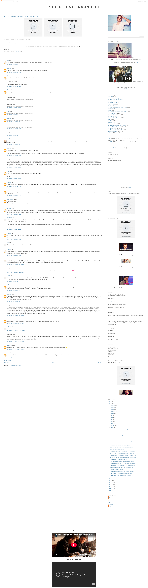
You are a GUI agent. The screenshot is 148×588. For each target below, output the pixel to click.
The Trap (110, 95)
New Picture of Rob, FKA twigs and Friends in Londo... (122, 443)
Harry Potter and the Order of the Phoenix (117, 125)
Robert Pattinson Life (74, 7)
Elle (109, 500)
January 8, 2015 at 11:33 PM (15, 272)
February (113, 425)
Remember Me (111, 116)
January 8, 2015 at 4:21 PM (15, 155)
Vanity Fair (110, 132)
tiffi (8, 242)
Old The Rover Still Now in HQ (117, 449)
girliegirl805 (9, 217)
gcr (8, 60)
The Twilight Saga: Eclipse (114, 114)
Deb (109, 499)
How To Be (110, 141)
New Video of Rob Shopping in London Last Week (121, 435)
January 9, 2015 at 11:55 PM (15, 315)
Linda (109, 502)
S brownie (9, 345)
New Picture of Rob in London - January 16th (120, 445)
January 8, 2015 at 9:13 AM (15, 72)
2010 (110, 486)
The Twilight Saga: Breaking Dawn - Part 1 (117, 111)
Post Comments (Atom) (15, 365)
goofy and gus (10, 199)
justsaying (9, 208)
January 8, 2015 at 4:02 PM (15, 144)
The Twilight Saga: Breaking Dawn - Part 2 (117, 107)
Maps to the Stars (112, 104)
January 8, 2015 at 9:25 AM (15, 86)
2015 (110, 403)
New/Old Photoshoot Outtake (116, 469)
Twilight (109, 119)
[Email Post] (20, 51)
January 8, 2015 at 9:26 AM (15, 94)
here (137, 62)
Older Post (99, 362)
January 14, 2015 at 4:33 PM (15, 341)
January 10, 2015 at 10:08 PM (16, 330)
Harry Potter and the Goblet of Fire (115, 129)
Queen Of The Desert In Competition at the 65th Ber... (122, 453)
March (112, 423)
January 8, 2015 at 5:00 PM (15, 168)
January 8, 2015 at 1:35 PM (15, 101)
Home (53, 362)
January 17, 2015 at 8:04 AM (15, 349)
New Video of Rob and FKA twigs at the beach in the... (122, 461)
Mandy (8, 138)
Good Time (110, 96)
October (112, 409)
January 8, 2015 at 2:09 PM (15, 107)
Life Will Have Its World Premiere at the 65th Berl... (121, 447)
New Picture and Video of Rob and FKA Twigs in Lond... (122, 451)
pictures (20, 53)
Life (108, 101)
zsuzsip (9, 190)
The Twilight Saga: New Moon (114, 117)
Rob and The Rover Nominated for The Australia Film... (122, 465)
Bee (109, 497)
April (112, 421)
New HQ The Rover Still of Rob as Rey (118, 459)
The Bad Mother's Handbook (114, 126)
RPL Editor (110, 504)
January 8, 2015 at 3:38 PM (15, 135)
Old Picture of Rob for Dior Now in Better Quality (121, 441)
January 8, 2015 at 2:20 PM (15, 114)
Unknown (9, 68)
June (8, 89)
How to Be (110, 122)
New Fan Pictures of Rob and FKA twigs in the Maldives (21, 16)
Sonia (109, 506)
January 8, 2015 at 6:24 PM (15, 186)
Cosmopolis (110, 108)
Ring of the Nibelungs (112, 131)
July (112, 415)
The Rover (110, 105)
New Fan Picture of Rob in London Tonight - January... (122, 471)
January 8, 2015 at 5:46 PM (15, 178)
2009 (110, 488)
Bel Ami (109, 110)
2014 (110, 478)
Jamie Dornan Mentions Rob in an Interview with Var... (122, 437)
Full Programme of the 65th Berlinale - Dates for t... (121, 433)
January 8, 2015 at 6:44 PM (15, 205)
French (8, 275)
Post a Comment (7, 360)
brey (8, 352)
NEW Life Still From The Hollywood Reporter (120, 429)
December (113, 405)
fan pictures (14, 53)
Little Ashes (110, 120)
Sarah (8, 75)
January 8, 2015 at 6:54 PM (15, 214)
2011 (110, 484)
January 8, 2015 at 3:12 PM (15, 128)
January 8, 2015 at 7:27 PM (15, 246)
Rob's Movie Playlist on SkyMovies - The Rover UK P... (122, 475)
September (113, 411)
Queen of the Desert (112, 102)
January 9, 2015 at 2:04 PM (15, 301)
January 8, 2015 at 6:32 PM (15, 195)
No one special (10, 319)
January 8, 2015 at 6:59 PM (15, 229)
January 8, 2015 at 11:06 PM (15, 264)
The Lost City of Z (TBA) (113, 98)
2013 (110, 480)
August (112, 413)
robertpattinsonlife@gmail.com (114, 301)
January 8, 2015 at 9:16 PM (15, 255)
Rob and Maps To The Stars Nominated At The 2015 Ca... (123, 455)
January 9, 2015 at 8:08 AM (15, 281)
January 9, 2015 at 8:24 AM (15, 290)
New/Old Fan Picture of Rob (116, 431)
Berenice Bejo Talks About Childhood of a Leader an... (122, 473)
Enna (8, 111)
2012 (110, 482)
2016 (110, 401)
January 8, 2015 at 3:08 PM (15, 121)
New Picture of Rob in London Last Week (119, 439)
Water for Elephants (112, 113)
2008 (110, 490)
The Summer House (112, 123)
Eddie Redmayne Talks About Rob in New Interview (121, 467)
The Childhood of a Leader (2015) (115, 99)
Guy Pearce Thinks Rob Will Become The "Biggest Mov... (123, 457)
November (113, 407)
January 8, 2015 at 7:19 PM (15, 239)
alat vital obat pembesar (30, 355)
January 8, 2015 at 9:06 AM (15, 64)
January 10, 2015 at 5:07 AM (15, 323)
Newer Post (6, 362)
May (112, 419)
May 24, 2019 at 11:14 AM (14, 357)
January (112, 427)
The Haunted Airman (112, 128)
